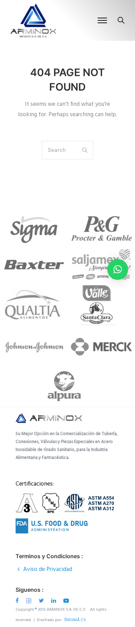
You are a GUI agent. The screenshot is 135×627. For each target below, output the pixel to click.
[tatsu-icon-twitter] (42, 601)
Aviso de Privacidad (47, 569)
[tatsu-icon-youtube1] (66, 601)
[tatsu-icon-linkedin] (54, 601)
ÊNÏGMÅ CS (75, 620)
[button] (117, 269)
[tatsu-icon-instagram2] (30, 601)
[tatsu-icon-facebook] (18, 601)
